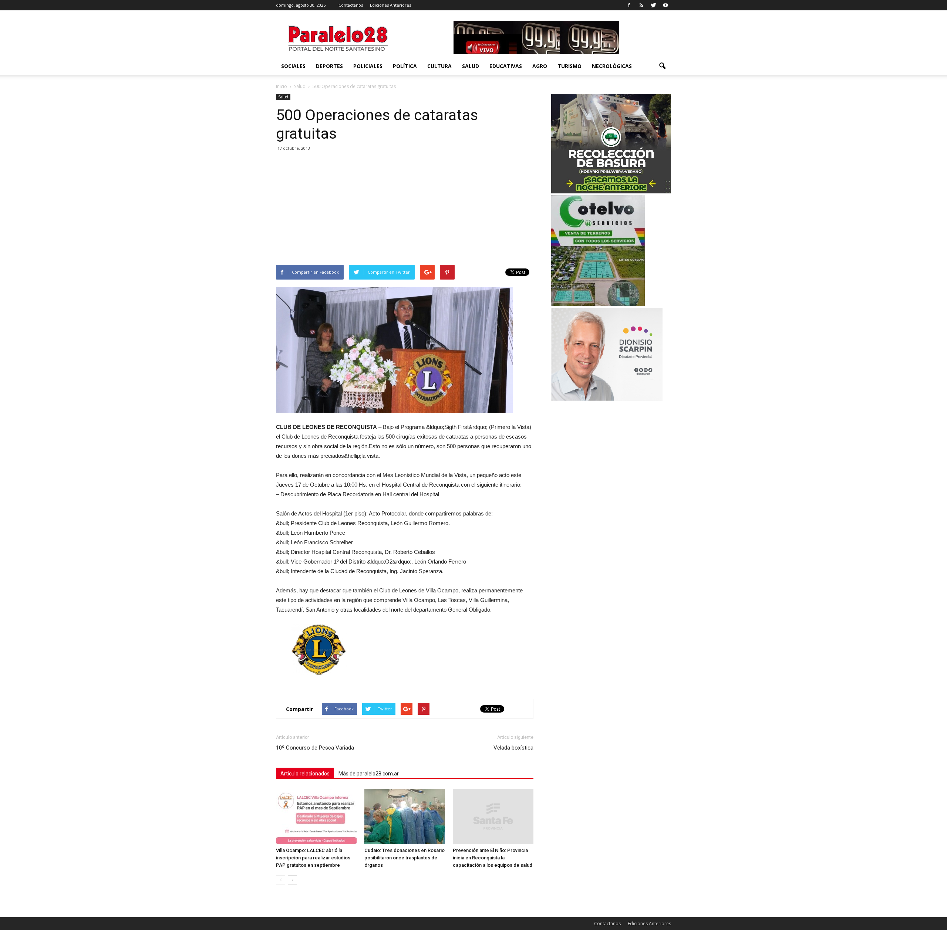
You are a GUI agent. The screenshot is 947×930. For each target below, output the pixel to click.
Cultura (439, 66)
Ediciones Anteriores (390, 5)
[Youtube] (665, 5)
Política (405, 66)
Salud (470, 66)
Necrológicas (612, 66)
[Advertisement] (404, 209)
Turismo (569, 66)
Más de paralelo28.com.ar (368, 774)
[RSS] (641, 5)
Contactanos (350, 5)
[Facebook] (628, 5)
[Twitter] (653, 5)
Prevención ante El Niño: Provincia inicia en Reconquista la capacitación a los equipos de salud (492, 858)
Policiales (367, 66)
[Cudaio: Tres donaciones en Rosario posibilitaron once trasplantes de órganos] (404, 816)
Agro (539, 66)
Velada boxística (513, 747)
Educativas (505, 66)
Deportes (329, 66)
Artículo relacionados (305, 774)
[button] (662, 66)
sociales (293, 66)
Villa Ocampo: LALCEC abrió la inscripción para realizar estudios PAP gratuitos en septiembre (313, 858)
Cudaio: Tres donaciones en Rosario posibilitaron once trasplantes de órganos (404, 858)
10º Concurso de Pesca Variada (315, 747)
